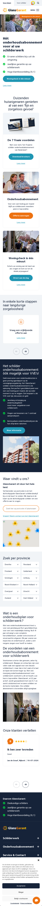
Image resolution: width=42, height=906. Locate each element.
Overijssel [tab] (8, 591)
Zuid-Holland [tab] (28, 598)
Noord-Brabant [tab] (11, 584)
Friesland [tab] (8, 571)
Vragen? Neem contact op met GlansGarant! (21, 516)
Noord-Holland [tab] (29, 584)
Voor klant (7, 3)
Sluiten (35, 828)
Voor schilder (21, 3)
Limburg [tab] (26, 578)
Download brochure (21, 157)
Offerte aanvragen (21, 216)
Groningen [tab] (9, 578)
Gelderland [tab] (27, 571)
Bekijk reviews (33, 3)
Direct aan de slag (21, 278)
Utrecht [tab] (26, 591)
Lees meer (7, 85)
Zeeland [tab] (8, 598)
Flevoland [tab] (27, 564)
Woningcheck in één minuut (31, 16)
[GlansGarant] (14, 10)
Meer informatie (14, 430)
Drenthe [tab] (8, 564)
